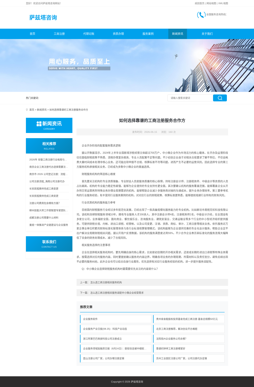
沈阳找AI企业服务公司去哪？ (171, 338)
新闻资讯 (177, 33)
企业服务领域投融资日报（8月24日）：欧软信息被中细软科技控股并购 (117, 348)
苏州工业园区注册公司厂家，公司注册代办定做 (181, 358)
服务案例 (148, 33)
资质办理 (118, 33)
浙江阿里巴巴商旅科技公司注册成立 (102, 338)
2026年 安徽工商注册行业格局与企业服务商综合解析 (49, 159)
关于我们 (207, 33)
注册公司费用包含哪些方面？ (45, 203)
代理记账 (88, 33)
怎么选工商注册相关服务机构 (106, 282)
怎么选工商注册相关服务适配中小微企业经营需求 (117, 292)
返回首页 (199, 3)
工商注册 (59, 33)
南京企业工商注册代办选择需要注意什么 (49, 166)
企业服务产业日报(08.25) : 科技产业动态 (105, 328)
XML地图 (223, 3)
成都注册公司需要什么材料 (43, 217)
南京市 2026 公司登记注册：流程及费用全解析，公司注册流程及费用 (49, 174)
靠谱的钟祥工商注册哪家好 (170, 348)
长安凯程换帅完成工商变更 (43, 188)
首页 (32, 33)
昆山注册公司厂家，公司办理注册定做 (103, 358)
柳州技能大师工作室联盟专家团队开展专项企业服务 (49, 210)
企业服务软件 (90, 319)
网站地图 (211, 3)
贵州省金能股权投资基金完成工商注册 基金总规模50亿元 (187, 319)
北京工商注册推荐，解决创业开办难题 (176, 328)
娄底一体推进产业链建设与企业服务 (48, 224)
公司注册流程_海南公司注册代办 (47, 181)
